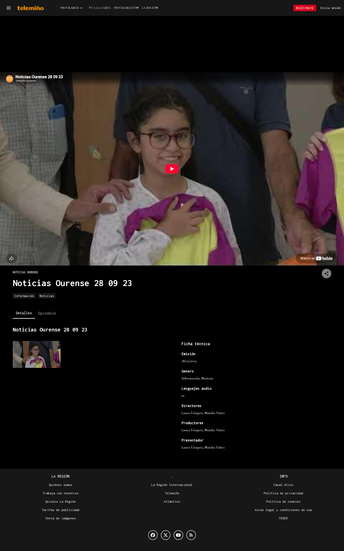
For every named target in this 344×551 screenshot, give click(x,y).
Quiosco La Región (60, 501)
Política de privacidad (283, 493)
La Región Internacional (172, 485)
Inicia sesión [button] (330, 8)
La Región (150, 8)
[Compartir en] (326, 273)
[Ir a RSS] (191, 535)
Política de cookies (283, 501)
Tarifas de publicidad (60, 510)
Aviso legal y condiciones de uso (283, 510)
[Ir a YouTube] (178, 535)
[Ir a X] (165, 535)
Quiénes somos (60, 485)
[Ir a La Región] (35, 8)
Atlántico (172, 501)
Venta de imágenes (60, 518)
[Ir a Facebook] (153, 535)
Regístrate (305, 8)
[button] (9, 8)
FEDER (283, 518)
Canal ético (283, 485)
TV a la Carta (100, 8)
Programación (126, 8)
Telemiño (172, 493)
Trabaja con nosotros (60, 493)
